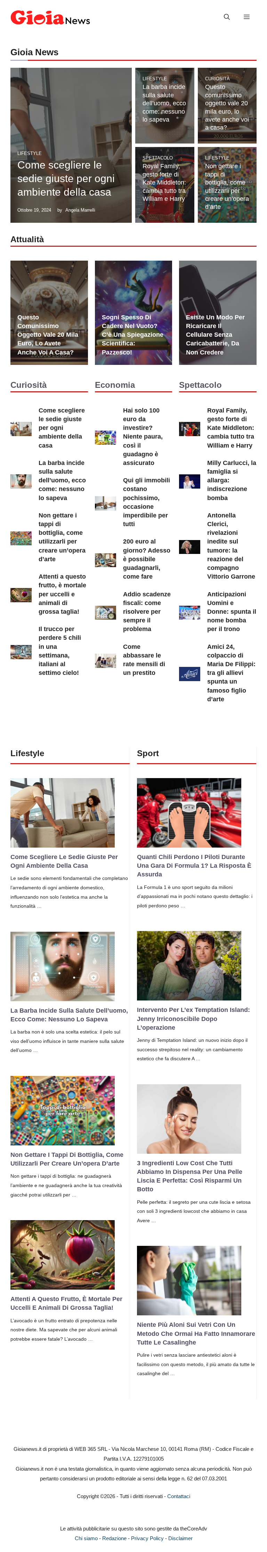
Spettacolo (158, 158)
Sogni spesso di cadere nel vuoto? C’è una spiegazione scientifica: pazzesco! (132, 335)
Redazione (114, 1538)
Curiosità (217, 78)
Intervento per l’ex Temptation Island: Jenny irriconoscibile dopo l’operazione (193, 1018)
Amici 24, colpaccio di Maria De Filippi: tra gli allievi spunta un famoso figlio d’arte (231, 673)
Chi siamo (86, 1538)
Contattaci (178, 1496)
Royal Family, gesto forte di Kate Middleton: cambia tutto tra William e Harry (164, 182)
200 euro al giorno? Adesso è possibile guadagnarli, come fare (146, 559)
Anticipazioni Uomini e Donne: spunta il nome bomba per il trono (231, 612)
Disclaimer (180, 1538)
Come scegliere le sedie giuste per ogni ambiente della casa (66, 178)
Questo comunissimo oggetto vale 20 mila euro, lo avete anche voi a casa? (47, 335)
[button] (227, 17)
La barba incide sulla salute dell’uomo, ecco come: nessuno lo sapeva (164, 103)
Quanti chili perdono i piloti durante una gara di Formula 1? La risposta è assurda (194, 865)
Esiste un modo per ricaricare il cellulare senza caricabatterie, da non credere (215, 335)
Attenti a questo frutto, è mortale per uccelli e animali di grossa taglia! (62, 594)
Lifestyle (29, 153)
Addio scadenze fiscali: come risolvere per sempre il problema (147, 612)
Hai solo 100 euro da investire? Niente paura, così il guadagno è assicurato (143, 436)
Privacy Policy (147, 1538)
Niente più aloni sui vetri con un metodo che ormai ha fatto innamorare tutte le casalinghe (196, 1333)
